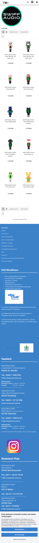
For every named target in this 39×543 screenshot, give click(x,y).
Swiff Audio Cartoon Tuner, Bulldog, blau (10, 120)
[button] (3, 32)
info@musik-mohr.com (13, 378)
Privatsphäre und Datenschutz (9, 249)
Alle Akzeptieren (19, 529)
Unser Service (4, 233)
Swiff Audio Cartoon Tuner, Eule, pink (10, 88)
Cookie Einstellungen (6, 261)
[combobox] (14, 32)
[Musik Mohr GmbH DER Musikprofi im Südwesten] (4, 2)
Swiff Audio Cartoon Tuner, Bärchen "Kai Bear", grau (28, 56)
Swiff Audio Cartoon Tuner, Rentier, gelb (28, 186)
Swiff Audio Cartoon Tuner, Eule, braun (28, 88)
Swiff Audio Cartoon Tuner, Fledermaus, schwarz (28, 121)
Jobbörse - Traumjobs (7, 243)
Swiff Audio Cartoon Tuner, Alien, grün (10, 186)
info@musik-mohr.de (13, 403)
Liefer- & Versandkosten (7, 240)
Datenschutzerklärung (25, 525)
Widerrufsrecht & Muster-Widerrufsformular (12, 258)
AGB (2, 252)
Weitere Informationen (19, 539)
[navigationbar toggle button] (36, 2)
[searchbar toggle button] (27, 2)
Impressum (4, 255)
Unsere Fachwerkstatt (7, 236)
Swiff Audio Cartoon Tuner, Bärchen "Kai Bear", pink (10, 56)
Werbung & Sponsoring (7, 246)
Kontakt (3, 230)
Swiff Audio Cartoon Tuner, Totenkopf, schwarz (10, 154)
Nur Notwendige (19, 534)
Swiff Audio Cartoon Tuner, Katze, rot (28, 153)
